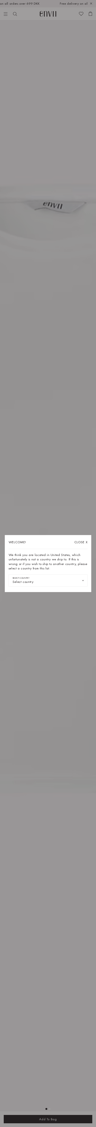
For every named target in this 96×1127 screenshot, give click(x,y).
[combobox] (48, 581)
